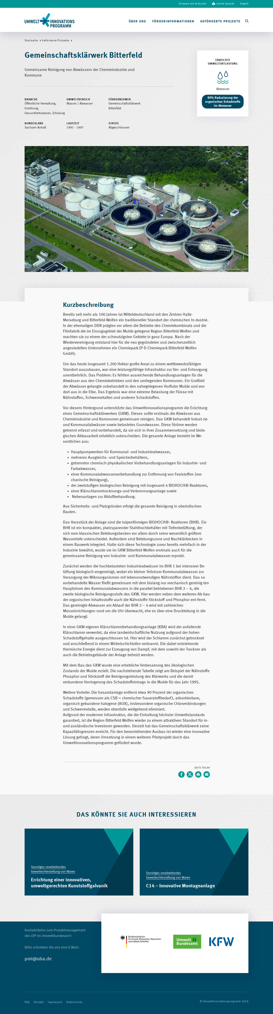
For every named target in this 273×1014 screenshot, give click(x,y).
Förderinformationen (173, 21)
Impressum (55, 1002)
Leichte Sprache (225, 4)
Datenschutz (74, 1002)
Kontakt (39, 1002)
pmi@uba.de (38, 959)
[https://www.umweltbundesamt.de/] (187, 942)
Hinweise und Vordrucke (192, 4)
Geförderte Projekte (220, 21)
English (244, 4)
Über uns (137, 21)
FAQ (27, 1002)
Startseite (31, 40)
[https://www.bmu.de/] (140, 942)
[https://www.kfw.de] (221, 942)
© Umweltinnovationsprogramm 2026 (224, 1001)
